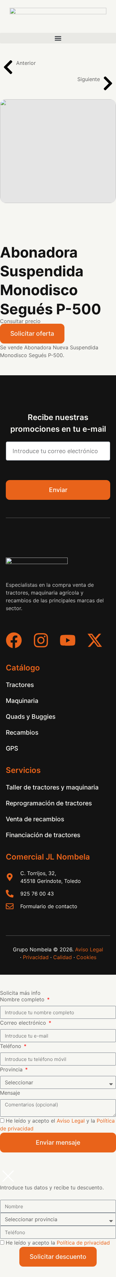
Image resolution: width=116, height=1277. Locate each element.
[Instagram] (41, 640)
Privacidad (36, 957)
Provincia (12, 1069)
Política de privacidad (83, 1242)
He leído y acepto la (58, 1242)
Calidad (62, 957)
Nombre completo (23, 999)
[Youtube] (68, 640)
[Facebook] (14, 640)
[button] (58, 38)
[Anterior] (8, 67)
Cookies (86, 957)
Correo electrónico (24, 1022)
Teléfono (11, 1046)
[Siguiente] (108, 83)
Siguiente (88, 79)
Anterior (26, 63)
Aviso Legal (89, 949)
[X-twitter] (95, 640)
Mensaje (10, 1093)
